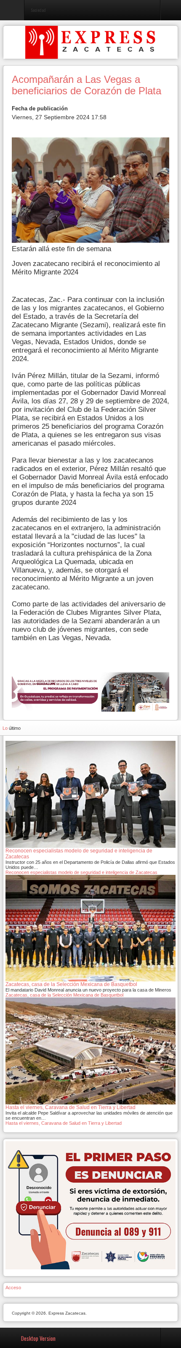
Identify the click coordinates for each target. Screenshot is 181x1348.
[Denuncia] (90, 1204)
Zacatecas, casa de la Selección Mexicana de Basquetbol (64, 994)
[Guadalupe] (90, 692)
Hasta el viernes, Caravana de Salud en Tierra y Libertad (63, 1123)
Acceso (13, 1287)
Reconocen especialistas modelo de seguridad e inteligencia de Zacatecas (81, 872)
